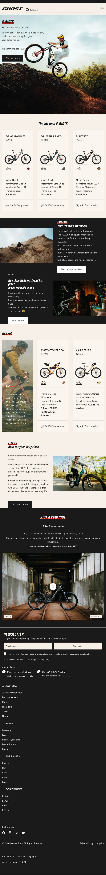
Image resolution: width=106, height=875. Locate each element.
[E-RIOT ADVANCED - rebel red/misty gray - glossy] (28, 168)
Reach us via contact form (19, 671)
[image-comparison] (53, 587)
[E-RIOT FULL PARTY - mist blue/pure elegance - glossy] (63, 168)
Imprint (100, 843)
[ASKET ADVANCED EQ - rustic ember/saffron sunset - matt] (63, 382)
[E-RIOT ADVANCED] (17, 156)
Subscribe (78, 645)
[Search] (27, 9)
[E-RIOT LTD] (88, 156)
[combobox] (62, 9)
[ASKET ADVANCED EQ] (52, 370)
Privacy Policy (86, 843)
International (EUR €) (15, 862)
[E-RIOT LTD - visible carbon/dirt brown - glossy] (98, 168)
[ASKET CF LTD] (88, 370)
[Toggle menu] (102, 8)
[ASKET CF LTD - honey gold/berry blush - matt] (98, 382)
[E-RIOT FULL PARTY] (52, 156)
